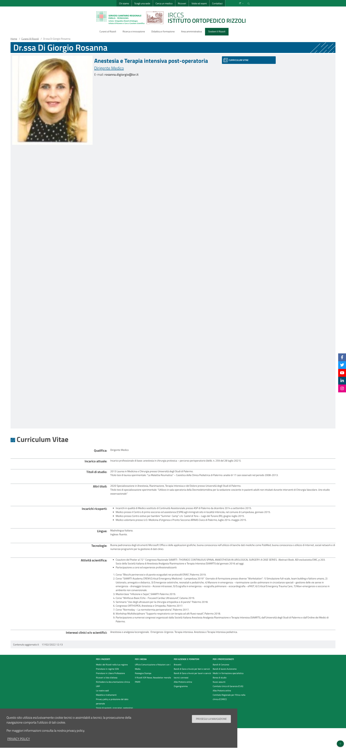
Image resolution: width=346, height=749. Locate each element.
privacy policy (18, 738)
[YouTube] (342, 373)
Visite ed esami (199, 3)
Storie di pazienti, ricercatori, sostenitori (114, 707)
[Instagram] (342, 388)
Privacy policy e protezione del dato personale (112, 701)
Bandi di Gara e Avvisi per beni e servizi (192, 668)
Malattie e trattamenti (106, 694)
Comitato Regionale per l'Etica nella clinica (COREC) (229, 697)
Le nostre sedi (102, 690)
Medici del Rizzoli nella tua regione (112, 664)
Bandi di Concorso (221, 664)
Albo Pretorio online (183, 681)
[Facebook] (342, 357)
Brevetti (177, 664)
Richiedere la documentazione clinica (113, 681)
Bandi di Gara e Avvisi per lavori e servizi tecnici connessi (192, 675)
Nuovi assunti (219, 681)
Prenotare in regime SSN (107, 668)
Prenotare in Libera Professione (110, 673)
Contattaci (217, 3)
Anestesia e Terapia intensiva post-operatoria (151, 60)
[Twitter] (342, 365)
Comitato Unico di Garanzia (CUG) (228, 686)
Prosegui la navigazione (211, 719)
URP (98, 686)
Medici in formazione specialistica (228, 673)
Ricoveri (182, 3)
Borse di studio (219, 677)
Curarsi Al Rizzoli (30, 39)
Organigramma (181, 686)
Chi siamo (124, 3)
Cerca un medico (164, 3)
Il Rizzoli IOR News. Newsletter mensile (153, 677)
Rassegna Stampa (143, 673)
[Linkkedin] (342, 381)
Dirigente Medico (109, 68)
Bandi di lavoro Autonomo (225, 668)
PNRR (137, 681)
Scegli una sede (142, 3)
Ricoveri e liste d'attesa (106, 677)
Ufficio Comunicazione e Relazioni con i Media (153, 666)
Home (14, 39)
